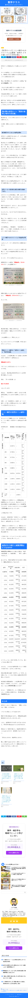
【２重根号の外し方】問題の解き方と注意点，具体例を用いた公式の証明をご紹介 (14, 982)
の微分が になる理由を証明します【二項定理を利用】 (14, 960)
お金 (2, 47)
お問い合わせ (19, 994)
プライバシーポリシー (10, 994)
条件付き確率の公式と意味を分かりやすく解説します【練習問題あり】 (14, 966)
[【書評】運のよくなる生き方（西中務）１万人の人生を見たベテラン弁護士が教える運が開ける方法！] (6, 790)
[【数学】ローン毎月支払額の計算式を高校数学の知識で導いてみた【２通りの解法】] (18, 768)
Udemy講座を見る (14, 852)
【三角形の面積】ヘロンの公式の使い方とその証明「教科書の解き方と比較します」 (6, 776)
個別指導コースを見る (14, 39)
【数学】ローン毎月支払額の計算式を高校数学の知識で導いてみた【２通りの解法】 (18, 776)
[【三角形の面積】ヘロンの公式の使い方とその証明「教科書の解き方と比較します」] (6, 768)
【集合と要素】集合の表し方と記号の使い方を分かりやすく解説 (14, 977)
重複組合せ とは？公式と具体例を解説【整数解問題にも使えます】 (14, 971)
